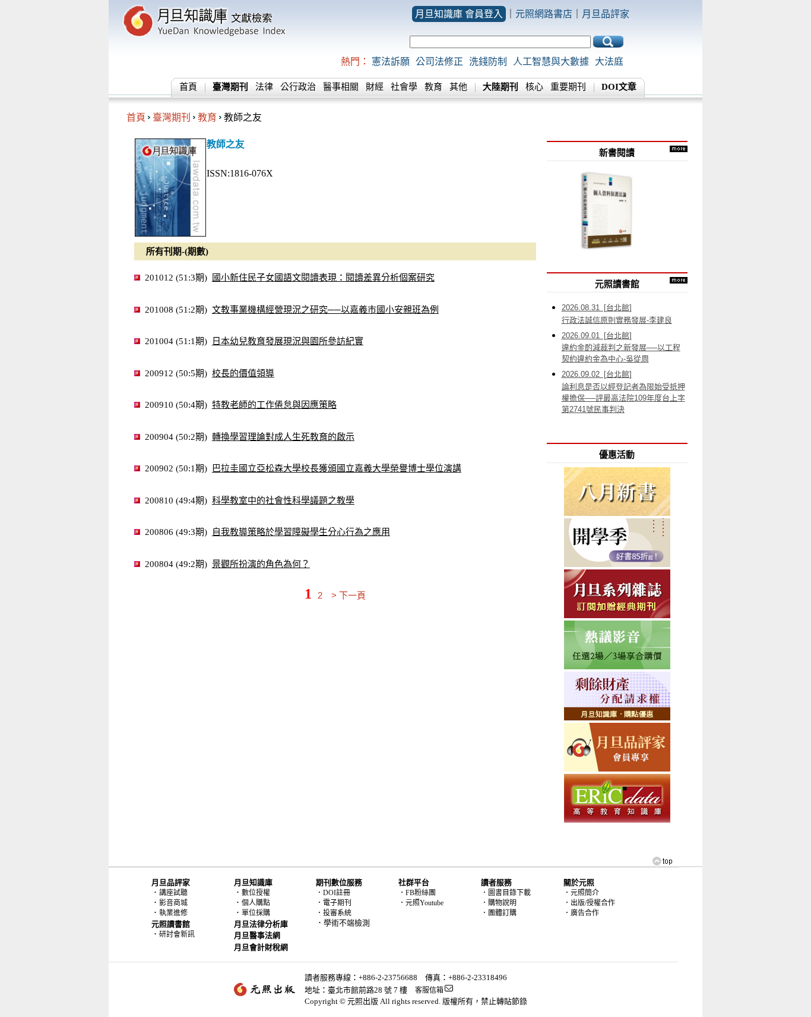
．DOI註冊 (333, 893)
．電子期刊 (333, 903)
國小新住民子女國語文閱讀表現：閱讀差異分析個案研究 (323, 277)
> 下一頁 (348, 595)
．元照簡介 (581, 893)
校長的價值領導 (243, 373)
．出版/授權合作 (589, 903)
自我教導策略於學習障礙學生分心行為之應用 (301, 532)
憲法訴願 (391, 61)
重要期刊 (568, 87)
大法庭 (609, 61)
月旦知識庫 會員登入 (459, 14)
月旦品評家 (605, 14)
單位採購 (256, 913)
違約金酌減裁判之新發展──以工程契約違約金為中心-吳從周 (621, 347)
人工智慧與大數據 (551, 61)
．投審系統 (333, 913)
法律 (264, 87)
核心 (534, 87)
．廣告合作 (581, 913)
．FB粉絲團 (417, 893)
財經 (375, 87)
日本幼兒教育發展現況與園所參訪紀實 (287, 341)
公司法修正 (439, 61)
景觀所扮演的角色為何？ (261, 564)
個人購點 (256, 903)
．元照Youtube (420, 903)
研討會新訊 (177, 934)
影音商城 (173, 903)
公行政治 (298, 87)
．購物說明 (499, 903)
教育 (433, 87)
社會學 (404, 87)
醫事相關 (341, 87)
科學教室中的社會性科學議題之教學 (283, 500)
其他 (458, 87)
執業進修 (173, 913)
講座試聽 (173, 893)
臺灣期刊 (172, 117)
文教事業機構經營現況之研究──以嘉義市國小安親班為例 (325, 309)
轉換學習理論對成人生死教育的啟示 (283, 437)
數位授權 (256, 893)
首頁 (188, 87)
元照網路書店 (543, 14)
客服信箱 (429, 990)
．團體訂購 (499, 913)
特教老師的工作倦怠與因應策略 (274, 404)
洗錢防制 (488, 61)
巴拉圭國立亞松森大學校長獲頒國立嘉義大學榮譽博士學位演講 (336, 468)
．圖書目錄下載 (506, 893)
